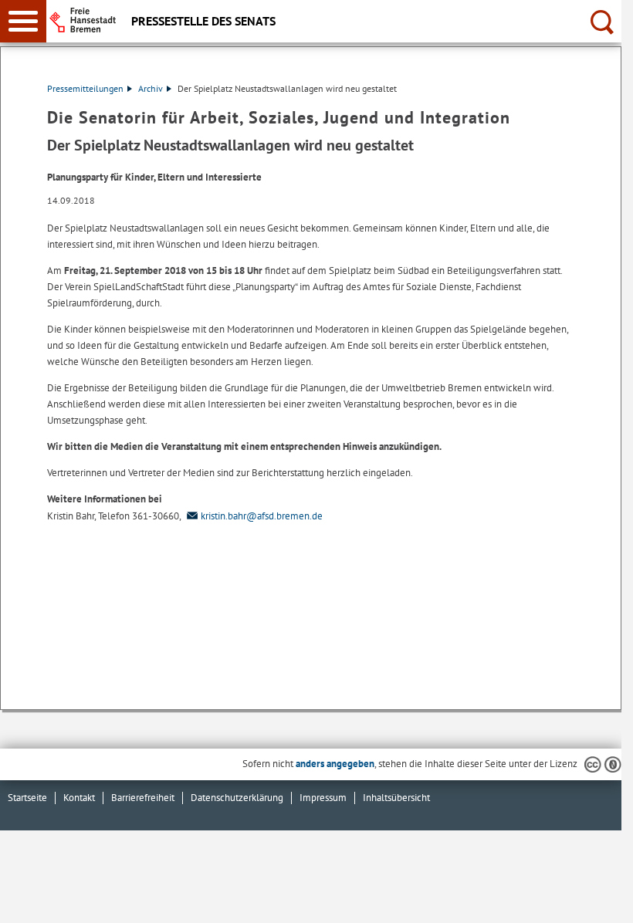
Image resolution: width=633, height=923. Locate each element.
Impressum (323, 797)
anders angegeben (335, 763)
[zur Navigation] (23, 21)
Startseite (27, 797)
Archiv (150, 88)
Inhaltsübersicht (396, 797)
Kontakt (79, 797)
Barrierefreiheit (142, 797)
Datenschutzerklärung (237, 797)
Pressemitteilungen (85, 88)
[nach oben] (597, 899)
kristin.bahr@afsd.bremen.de (262, 515)
